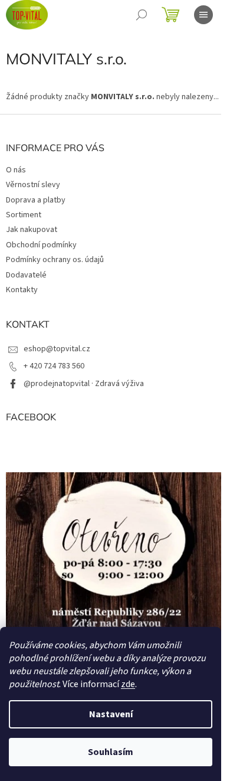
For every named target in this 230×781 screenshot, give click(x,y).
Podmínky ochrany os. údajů (55, 260)
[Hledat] (141, 15)
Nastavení (111, 714)
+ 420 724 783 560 (54, 366)
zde (128, 684)
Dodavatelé (26, 275)
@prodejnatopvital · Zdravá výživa (84, 384)
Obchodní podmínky (41, 245)
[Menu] (203, 15)
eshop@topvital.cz (57, 349)
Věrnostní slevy (33, 185)
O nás (16, 170)
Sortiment (23, 215)
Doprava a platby (35, 200)
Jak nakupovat (31, 230)
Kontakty (22, 290)
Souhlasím (110, 752)
